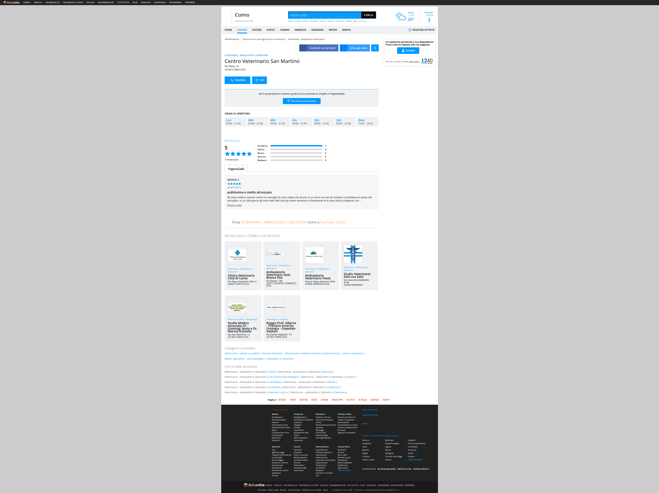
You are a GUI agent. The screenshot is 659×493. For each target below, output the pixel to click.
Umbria (411, 456)
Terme (318, 422)
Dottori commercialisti (347, 427)
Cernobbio (275, 382)
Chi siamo (262, 490)
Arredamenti (277, 417)
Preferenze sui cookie (311, 490)
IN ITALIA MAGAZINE (387, 469)
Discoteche (342, 460)
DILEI (135, 2)
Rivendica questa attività (303, 100)
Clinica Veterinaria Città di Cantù (241, 276)
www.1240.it (414, 61)
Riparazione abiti (301, 432)
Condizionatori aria (280, 432)
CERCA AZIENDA (415, 459)
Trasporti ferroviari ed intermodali (281, 456)
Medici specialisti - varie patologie (244, 358)
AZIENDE (242, 29)
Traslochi (276, 440)
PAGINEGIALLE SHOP (73, 2)
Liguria (388, 446)
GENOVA (330, 21)
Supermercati (321, 449)
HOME (228, 29)
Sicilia (410, 453)
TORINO (322, 21)
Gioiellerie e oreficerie (303, 419)
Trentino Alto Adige (393, 456)
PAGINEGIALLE (53, 2)
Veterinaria (298, 470)
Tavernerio (341, 392)
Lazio (364, 446)
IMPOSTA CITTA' (404, 469)
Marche (365, 450)
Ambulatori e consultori (277, 319)
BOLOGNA (340, 21)
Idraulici (275, 422)
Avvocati (341, 430)
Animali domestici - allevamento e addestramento (291, 353)
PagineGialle (236, 169)
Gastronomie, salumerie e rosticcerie (325, 458)
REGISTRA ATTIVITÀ (423, 29)
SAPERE (324, 399)
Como (242, 14)
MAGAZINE (317, 29)
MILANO (297, 21)
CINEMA (284, 29)
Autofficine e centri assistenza (280, 471)
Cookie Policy (294, 490)
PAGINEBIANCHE (106, 2)
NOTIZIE (257, 29)
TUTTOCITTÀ (123, 2)
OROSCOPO (337, 399)
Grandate (274, 387)
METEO (333, 29)
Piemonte (412, 450)
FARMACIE (300, 29)
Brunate (327, 371)
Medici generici (300, 457)
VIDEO (314, 399)
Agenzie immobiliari (346, 432)
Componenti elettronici (277, 436)
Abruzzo (365, 440)
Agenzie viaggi (278, 452)
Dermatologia (322, 435)
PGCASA (90, 2)
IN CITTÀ (350, 399)
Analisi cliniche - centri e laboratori (342, 353)
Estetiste (319, 427)
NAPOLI (306, 21)
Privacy (283, 490)
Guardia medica (301, 460)
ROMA (290, 21)
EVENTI (271, 29)
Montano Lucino (278, 392)
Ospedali (298, 452)
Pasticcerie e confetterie (321, 466)
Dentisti (297, 462)
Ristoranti (342, 449)
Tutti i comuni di (369, 409)
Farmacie (298, 449)
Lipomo (350, 376)
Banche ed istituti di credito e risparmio (346, 418)
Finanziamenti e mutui (348, 425)
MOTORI (304, 399)
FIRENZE (348, 21)
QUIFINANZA (160, 2)
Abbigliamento (300, 417)
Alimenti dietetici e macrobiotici (324, 453)
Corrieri (275, 475)
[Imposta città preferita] (226, 15)
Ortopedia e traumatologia (300, 466)
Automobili (277, 467)
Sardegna (389, 453)
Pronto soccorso (301, 455)
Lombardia (413, 446)
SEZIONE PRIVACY (421, 469)
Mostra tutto (234, 205)
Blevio (331, 382)
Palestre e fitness (323, 417)
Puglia (365, 453)
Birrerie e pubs (344, 457)
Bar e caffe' (342, 455)
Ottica (296, 435)
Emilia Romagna (392, 443)
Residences (343, 465)
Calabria (411, 440)
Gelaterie (320, 470)
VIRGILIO (38, 2)
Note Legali (273, 490)
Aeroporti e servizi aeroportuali (280, 463)
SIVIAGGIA (146, 2)
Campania (366, 443)
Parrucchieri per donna (326, 425)
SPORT (293, 399)
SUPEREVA (190, 2)
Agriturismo (343, 467)
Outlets (297, 427)
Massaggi (320, 430)
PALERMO (314, 21)
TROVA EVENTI (344, 470)
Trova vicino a (289, 222)
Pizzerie (341, 452)
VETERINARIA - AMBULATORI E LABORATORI (246, 55)
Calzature (298, 422)
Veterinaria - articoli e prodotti (242, 353)
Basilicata (389, 440)
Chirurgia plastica (323, 437)
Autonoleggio (278, 460)
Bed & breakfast (345, 462)
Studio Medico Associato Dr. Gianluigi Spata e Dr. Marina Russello (243, 327)
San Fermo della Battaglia (283, 376)
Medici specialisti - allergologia (242, 319)
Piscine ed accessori (324, 419)
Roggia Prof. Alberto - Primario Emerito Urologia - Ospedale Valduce (281, 327)
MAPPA (346, 29)
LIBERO (26, 2)
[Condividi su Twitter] (375, 47)
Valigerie (297, 425)
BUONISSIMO (175, 2)
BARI (355, 21)
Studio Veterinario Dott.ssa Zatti (357, 275)
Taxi (273, 449)
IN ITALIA (362, 21)
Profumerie (321, 432)
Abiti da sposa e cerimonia (301, 439)
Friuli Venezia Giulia (416, 443)
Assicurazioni (343, 422)
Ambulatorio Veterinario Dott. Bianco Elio (278, 275)
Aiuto (325, 490)
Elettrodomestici (279, 419)
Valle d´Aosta (368, 459)
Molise (388, 450)
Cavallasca (333, 387)
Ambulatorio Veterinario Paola (318, 276)
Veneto (388, 459)
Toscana (365, 456)
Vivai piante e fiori (280, 425)
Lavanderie (299, 430)
